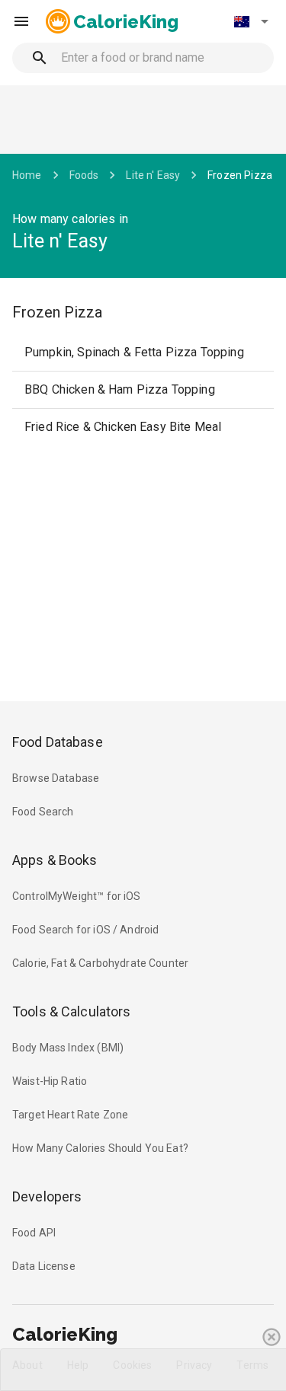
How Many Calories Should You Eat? (100, 1148)
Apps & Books (55, 860)
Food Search (43, 812)
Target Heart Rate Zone (70, 1115)
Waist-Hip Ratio (49, 1081)
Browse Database (55, 778)
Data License (44, 1266)
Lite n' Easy (153, 175)
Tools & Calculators (71, 1011)
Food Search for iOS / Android (85, 930)
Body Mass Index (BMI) (68, 1048)
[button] (251, 21)
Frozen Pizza (239, 175)
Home (27, 175)
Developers (47, 1196)
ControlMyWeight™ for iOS (76, 896)
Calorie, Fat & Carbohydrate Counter (100, 963)
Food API (34, 1233)
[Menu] (21, 21)
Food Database (57, 742)
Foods (84, 175)
